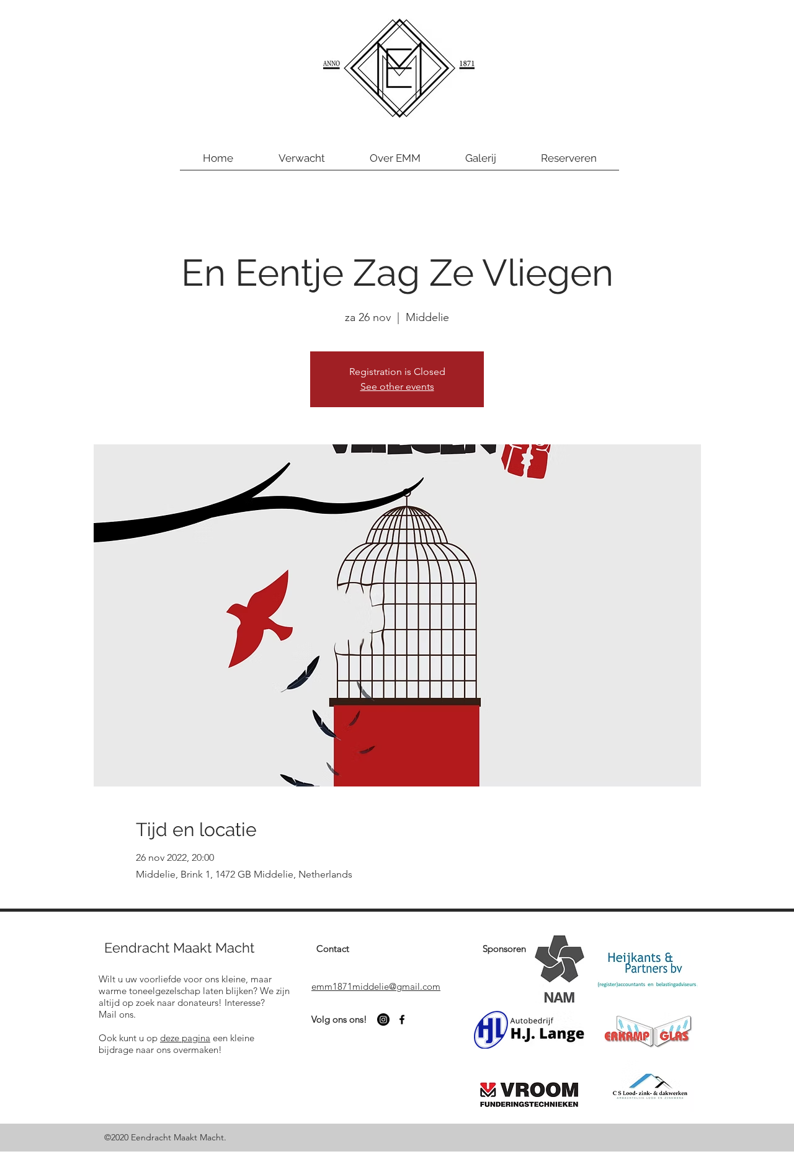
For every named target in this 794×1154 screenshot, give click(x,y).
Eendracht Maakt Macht (179, 948)
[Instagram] (383, 1019)
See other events (397, 386)
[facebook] (402, 1019)
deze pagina (185, 1038)
